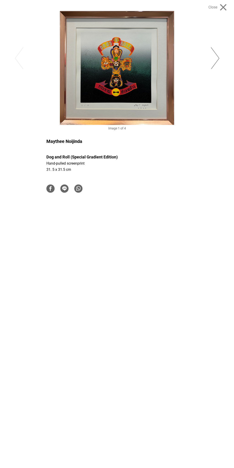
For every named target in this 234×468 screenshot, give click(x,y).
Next (215, 58)
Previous (19, 58)
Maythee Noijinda (64, 141)
